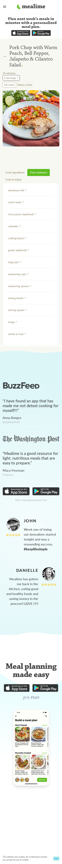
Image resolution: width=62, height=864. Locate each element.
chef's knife (14, 202)
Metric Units (24, 85)
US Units (9, 85)
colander (13, 226)
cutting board (16, 238)
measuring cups (17, 274)
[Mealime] (31, 7)
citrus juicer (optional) (20, 214)
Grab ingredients (15, 172)
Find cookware (38, 172)
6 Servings (10, 78)
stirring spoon (16, 310)
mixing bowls (15, 298)
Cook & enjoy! (13, 179)
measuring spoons (18, 286)
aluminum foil (16, 190)
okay (56, 858)
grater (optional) (17, 250)
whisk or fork (15, 334)
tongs (11, 322)
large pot (13, 262)
